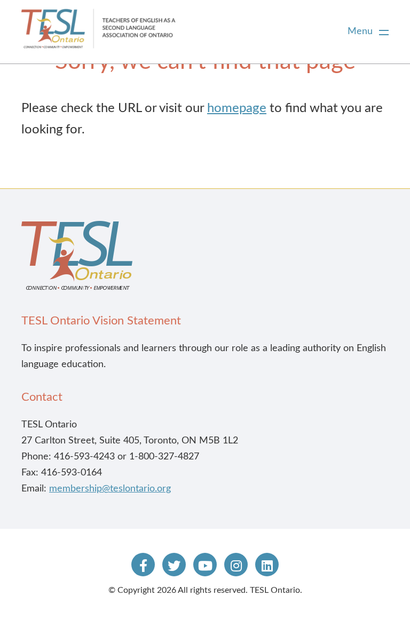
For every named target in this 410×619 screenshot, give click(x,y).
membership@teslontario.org (110, 489)
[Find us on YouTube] (205, 564)
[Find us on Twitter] (174, 564)
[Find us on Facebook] (143, 564)
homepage (236, 108)
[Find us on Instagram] (236, 564)
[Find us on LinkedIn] (267, 564)
